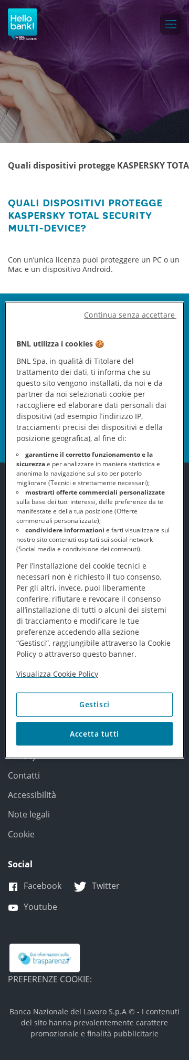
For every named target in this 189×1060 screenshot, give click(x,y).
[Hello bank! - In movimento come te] (22, 24)
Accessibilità (32, 795)
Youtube (40, 906)
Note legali (29, 814)
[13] (44, 957)
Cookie (21, 834)
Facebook (42, 885)
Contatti (24, 775)
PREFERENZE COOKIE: (50, 979)
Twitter (106, 885)
